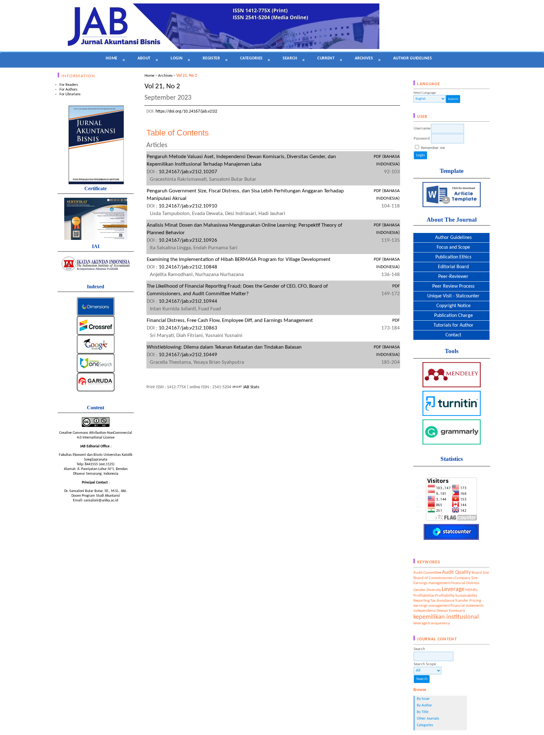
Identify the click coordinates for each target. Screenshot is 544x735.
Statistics (451, 459)
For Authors (68, 89)
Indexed (95, 286)
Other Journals (428, 719)
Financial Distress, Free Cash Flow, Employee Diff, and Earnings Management (230, 320)
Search (290, 58)
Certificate (95, 188)
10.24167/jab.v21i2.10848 (188, 267)
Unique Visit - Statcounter (451, 296)
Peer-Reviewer (451, 276)
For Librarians (70, 94)
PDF (396, 286)
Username (422, 128)
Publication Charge (451, 315)
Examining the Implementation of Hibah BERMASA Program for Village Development (239, 259)
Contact (451, 335)
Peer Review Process (451, 286)
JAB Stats (251, 387)
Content (95, 407)
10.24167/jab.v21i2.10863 (188, 328)
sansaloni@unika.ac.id (101, 500)
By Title (422, 712)
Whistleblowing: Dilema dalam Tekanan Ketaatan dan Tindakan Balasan (224, 347)
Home (111, 58)
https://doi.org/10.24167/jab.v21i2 (186, 111)
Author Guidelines (451, 237)
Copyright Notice (452, 305)
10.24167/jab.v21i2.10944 (188, 301)
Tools (451, 351)
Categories (425, 725)
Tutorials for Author (451, 325)
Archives (364, 58)
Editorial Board (451, 266)
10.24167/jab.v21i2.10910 (188, 206)
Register (211, 58)
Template (451, 171)
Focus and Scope (451, 247)
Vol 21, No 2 (186, 76)
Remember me (433, 148)
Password (422, 138)
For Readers (69, 85)
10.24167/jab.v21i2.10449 (188, 354)
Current (326, 58)
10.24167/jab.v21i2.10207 (188, 171)
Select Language (424, 93)
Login (177, 58)
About (144, 58)
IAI (95, 246)
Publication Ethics (451, 257)
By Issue (423, 699)
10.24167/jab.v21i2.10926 (188, 240)
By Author (424, 705)
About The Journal (452, 219)
